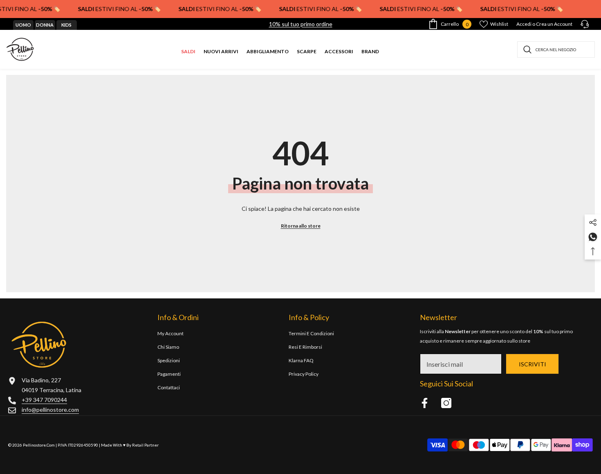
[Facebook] (425, 403)
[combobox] (556, 49)
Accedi (523, 24)
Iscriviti (532, 364)
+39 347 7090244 (44, 399)
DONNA (45, 24)
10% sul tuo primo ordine (300, 23)
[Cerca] (556, 49)
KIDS (66, 24)
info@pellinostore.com (50, 409)
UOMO (23, 24)
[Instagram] (446, 403)
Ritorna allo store (301, 226)
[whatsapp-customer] (593, 236)
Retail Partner (145, 444)
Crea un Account (554, 24)
